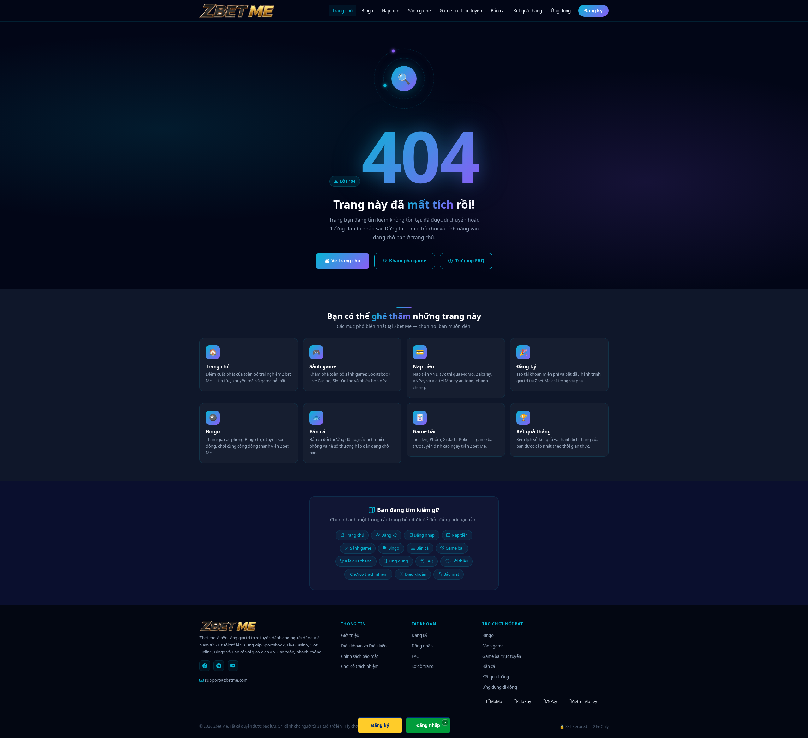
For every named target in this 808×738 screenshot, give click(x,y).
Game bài (454, 548)
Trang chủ (342, 11)
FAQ (429, 561)
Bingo (367, 11)
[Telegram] (218, 665)
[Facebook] (204, 665)
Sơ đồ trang (423, 666)
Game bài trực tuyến (461, 11)
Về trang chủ (345, 261)
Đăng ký (593, 11)
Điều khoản (415, 574)
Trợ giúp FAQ (469, 261)
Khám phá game (407, 261)
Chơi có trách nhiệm (369, 574)
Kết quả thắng (528, 11)
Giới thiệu (459, 561)
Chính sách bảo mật (359, 656)
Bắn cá (498, 11)
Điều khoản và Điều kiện (364, 646)
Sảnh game (419, 11)
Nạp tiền (390, 11)
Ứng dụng (561, 11)
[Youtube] (233, 665)
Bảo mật (451, 574)
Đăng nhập (424, 535)
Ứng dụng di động (499, 687)
